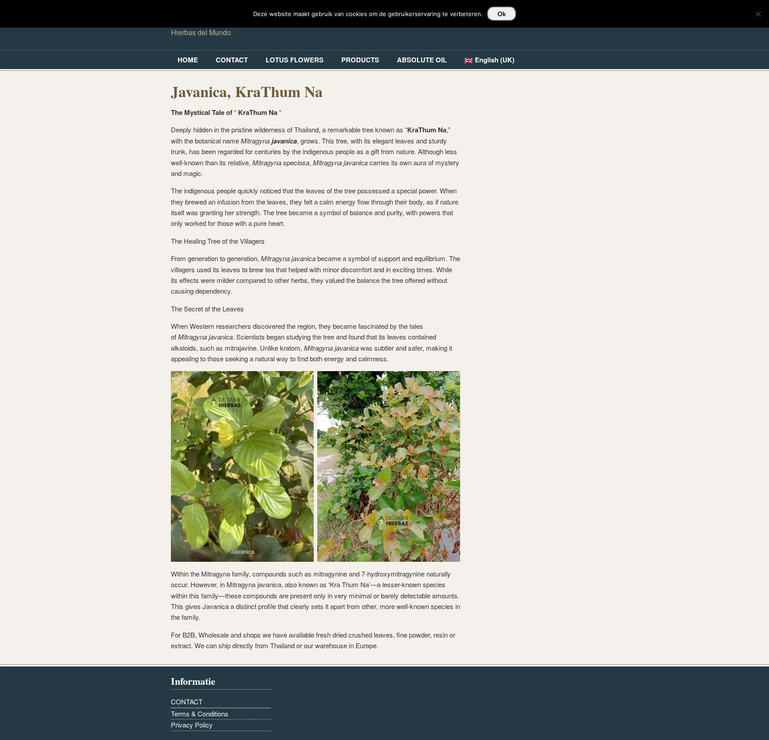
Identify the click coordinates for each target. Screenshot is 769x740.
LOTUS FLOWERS (295, 60)
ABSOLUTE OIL (422, 60)
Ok (502, 13)
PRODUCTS (360, 60)
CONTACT (232, 60)
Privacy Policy (192, 724)
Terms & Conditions (199, 713)
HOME (188, 60)
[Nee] (757, 13)
